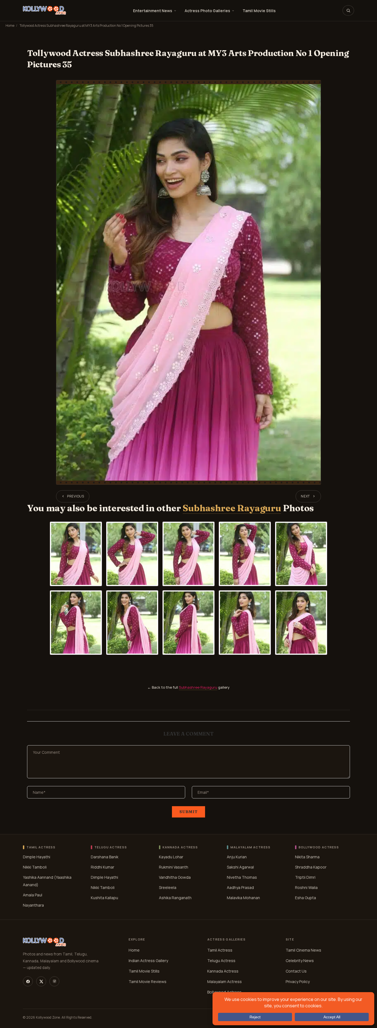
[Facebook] (28, 981)
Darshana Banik (104, 856)
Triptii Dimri (305, 877)
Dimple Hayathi (36, 856)
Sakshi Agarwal (240, 867)
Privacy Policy (298, 981)
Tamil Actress (219, 950)
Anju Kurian (237, 856)
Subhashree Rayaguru (232, 508)
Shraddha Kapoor (310, 867)
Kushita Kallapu (104, 897)
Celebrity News (300, 960)
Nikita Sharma (307, 856)
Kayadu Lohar (171, 856)
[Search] (348, 10)
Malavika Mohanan (243, 897)
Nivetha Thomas (242, 877)
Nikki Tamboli (35, 867)
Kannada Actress (222, 971)
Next (305, 496)
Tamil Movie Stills (259, 10)
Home (10, 25)
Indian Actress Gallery (148, 960)
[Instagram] (54, 981)
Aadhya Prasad (240, 887)
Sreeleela (167, 887)
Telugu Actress (221, 960)
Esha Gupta (305, 897)
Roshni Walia (306, 887)
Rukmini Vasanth (173, 867)
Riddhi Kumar (102, 867)
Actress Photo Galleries (207, 10)
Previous (75, 496)
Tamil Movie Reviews (147, 981)
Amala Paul (32, 894)
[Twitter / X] (41, 981)
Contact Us (296, 971)
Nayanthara (33, 905)
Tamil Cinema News (303, 950)
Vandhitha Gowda (175, 877)
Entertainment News (152, 10)
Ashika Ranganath (175, 897)
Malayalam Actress (224, 981)
